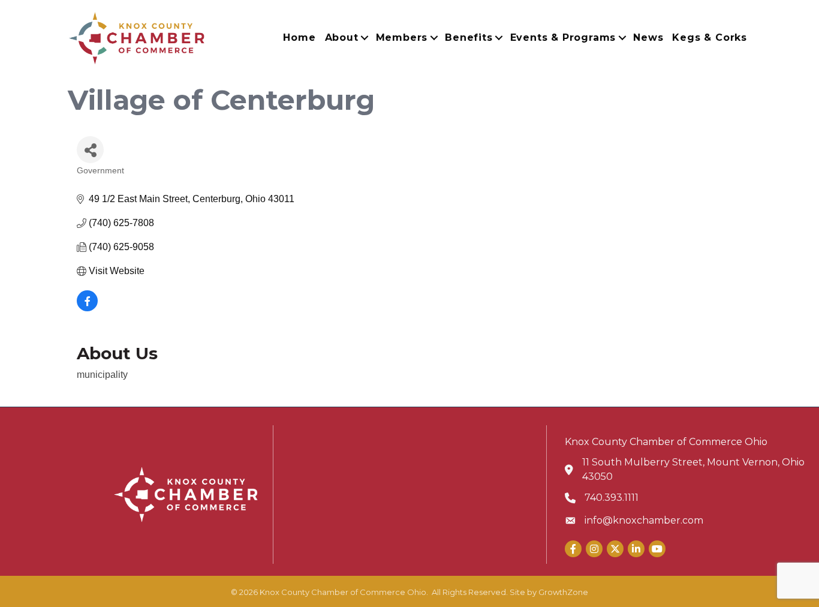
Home (299, 37)
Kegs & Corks (709, 37)
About (342, 37)
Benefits (468, 37)
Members (402, 37)
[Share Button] (90, 149)
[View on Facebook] (87, 308)
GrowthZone (563, 592)
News (648, 37)
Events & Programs (563, 37)
